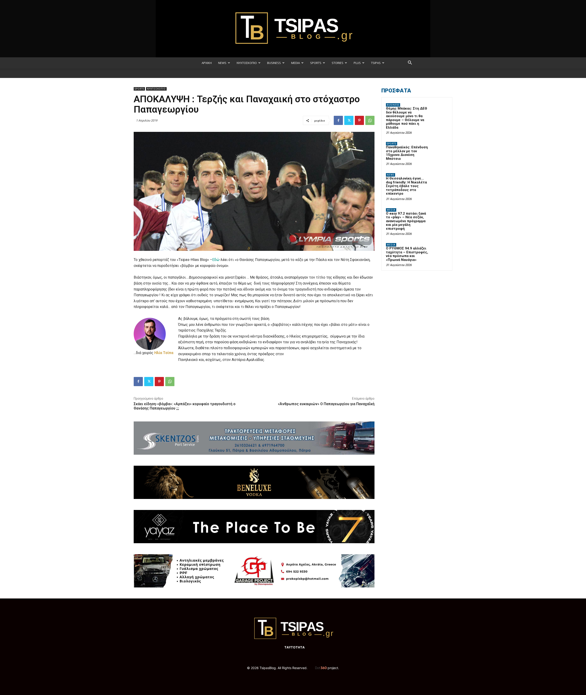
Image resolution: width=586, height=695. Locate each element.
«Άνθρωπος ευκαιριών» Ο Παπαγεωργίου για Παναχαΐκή (326, 404)
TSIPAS (376, 63)
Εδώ (215, 260)
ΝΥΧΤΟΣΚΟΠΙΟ (247, 63)
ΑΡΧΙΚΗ (207, 63)
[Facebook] (338, 120)
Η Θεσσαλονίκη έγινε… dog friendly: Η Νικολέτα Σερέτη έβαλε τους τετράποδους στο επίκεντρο (406, 186)
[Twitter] (348, 120)
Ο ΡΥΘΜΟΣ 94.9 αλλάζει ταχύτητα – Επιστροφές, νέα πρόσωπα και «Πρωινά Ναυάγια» (407, 254)
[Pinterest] (359, 120)
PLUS (357, 63)
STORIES (337, 63)
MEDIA (295, 63)
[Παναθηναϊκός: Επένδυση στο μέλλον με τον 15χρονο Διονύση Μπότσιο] (440, 149)
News (390, 175)
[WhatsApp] (369, 120)
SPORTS (315, 63)
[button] (409, 63)
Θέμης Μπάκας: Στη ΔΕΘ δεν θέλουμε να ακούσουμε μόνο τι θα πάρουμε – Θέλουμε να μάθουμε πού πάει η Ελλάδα (406, 118)
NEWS (222, 63)
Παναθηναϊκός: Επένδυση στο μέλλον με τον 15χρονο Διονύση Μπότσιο (407, 153)
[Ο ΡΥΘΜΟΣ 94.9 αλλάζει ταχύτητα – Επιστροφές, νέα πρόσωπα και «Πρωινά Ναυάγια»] (440, 250)
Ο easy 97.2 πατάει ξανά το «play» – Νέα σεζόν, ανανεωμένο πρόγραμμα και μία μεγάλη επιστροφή (406, 221)
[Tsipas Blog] (293, 28)
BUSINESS (274, 63)
